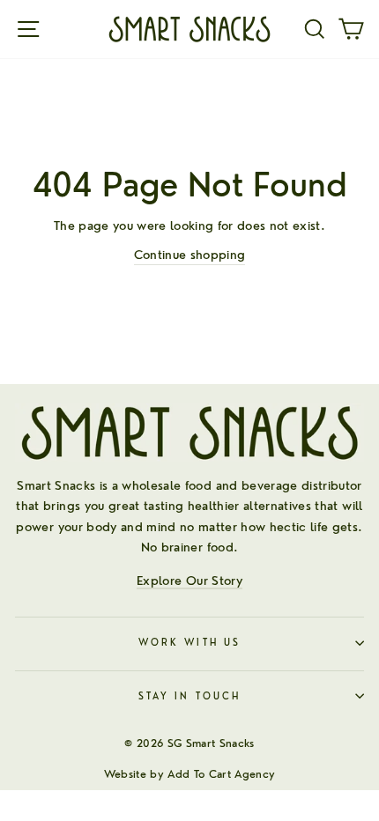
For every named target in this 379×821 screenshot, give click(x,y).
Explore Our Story (189, 580)
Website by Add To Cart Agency (190, 773)
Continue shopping (190, 254)
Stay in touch (189, 696)
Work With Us (189, 642)
